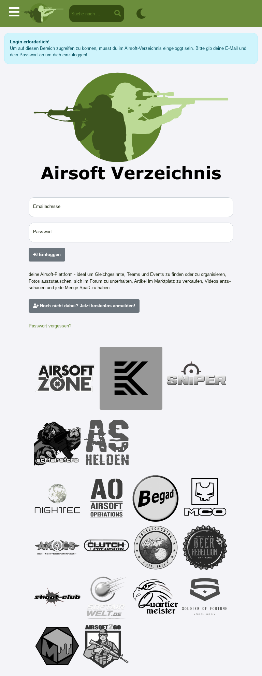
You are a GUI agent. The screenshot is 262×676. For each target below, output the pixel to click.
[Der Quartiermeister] (155, 597)
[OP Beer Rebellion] (204, 547)
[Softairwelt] (106, 597)
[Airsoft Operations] (106, 498)
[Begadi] (155, 498)
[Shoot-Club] (57, 597)
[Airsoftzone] (65, 378)
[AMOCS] (57, 547)
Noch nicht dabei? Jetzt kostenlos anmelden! (87, 305)
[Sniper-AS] (196, 378)
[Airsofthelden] (106, 442)
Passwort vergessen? (50, 325)
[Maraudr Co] (204, 498)
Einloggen (49, 254)
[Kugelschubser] (155, 547)
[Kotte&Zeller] (131, 378)
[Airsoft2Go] (106, 646)
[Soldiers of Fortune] (204, 597)
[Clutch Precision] (106, 547)
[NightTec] (57, 498)
